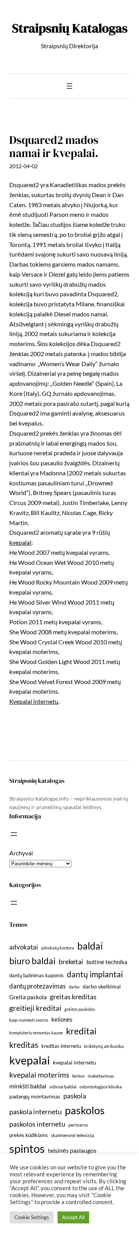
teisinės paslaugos (72, 1150)
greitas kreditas (73, 996)
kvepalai (20, 542)
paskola (74, 1096)
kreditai (81, 1031)
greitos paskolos (79, 1009)
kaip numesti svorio (28, 1019)
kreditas (23, 1045)
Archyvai (21, 853)
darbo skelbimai (102, 986)
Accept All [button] (73, 1217)
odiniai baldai (62, 1087)
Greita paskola (28, 996)
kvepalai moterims (39, 1075)
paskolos (85, 1110)
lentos (78, 1075)
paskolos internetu (37, 1124)
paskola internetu (35, 1111)
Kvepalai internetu (33, 701)
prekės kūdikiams (28, 1135)
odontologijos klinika (101, 1087)
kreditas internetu (61, 1046)
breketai (71, 962)
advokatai (23, 947)
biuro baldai (32, 960)
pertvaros (78, 1124)
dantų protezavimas (37, 986)
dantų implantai (95, 974)
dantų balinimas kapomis (36, 975)
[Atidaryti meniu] (69, 86)
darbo (74, 986)
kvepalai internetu (74, 1062)
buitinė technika (106, 961)
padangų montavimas (34, 1096)
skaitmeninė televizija (72, 1135)
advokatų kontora (57, 947)
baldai (90, 945)
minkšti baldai (27, 1086)
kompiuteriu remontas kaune (36, 1032)
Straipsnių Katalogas (69, 28)
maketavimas (101, 1075)
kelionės (62, 1019)
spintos (27, 1148)
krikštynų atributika (104, 1046)
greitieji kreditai (35, 1008)
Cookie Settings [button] (31, 1217)
